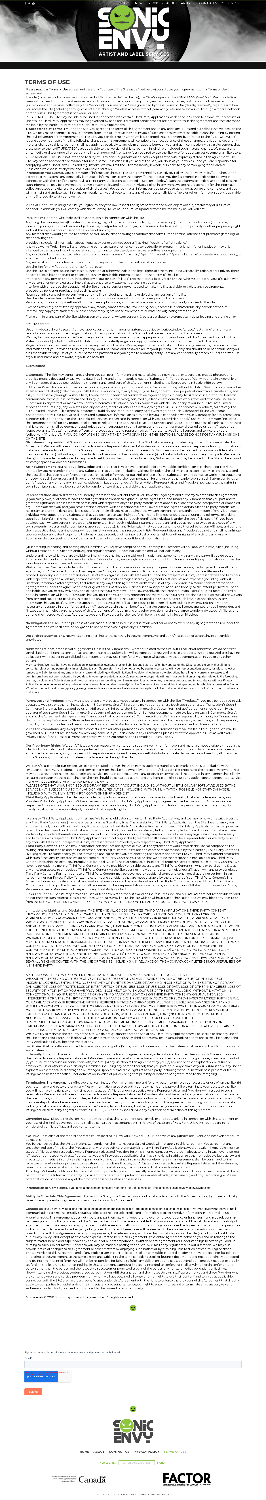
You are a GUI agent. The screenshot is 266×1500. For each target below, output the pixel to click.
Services (155, 3)
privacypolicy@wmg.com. (194, 1187)
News (139, 3)
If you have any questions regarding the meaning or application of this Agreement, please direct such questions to (116, 1208)
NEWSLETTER (108, 1462)
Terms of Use (175, 1452)
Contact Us (119, 1452)
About (99, 1452)
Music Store (231, 3)
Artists (187, 3)
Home (84, 1452)
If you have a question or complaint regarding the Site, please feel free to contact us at (123, 1187)
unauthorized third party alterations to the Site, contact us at (64, 1046)
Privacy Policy (146, 1452)
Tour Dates (207, 3)
